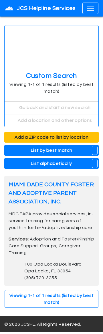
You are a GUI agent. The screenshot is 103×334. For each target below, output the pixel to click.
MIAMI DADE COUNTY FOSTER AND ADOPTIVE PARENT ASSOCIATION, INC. (51, 193)
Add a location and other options (54, 120)
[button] (95, 150)
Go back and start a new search (54, 107)
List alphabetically (51, 163)
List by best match (51, 150)
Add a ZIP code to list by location (51, 137)
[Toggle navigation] (90, 8)
